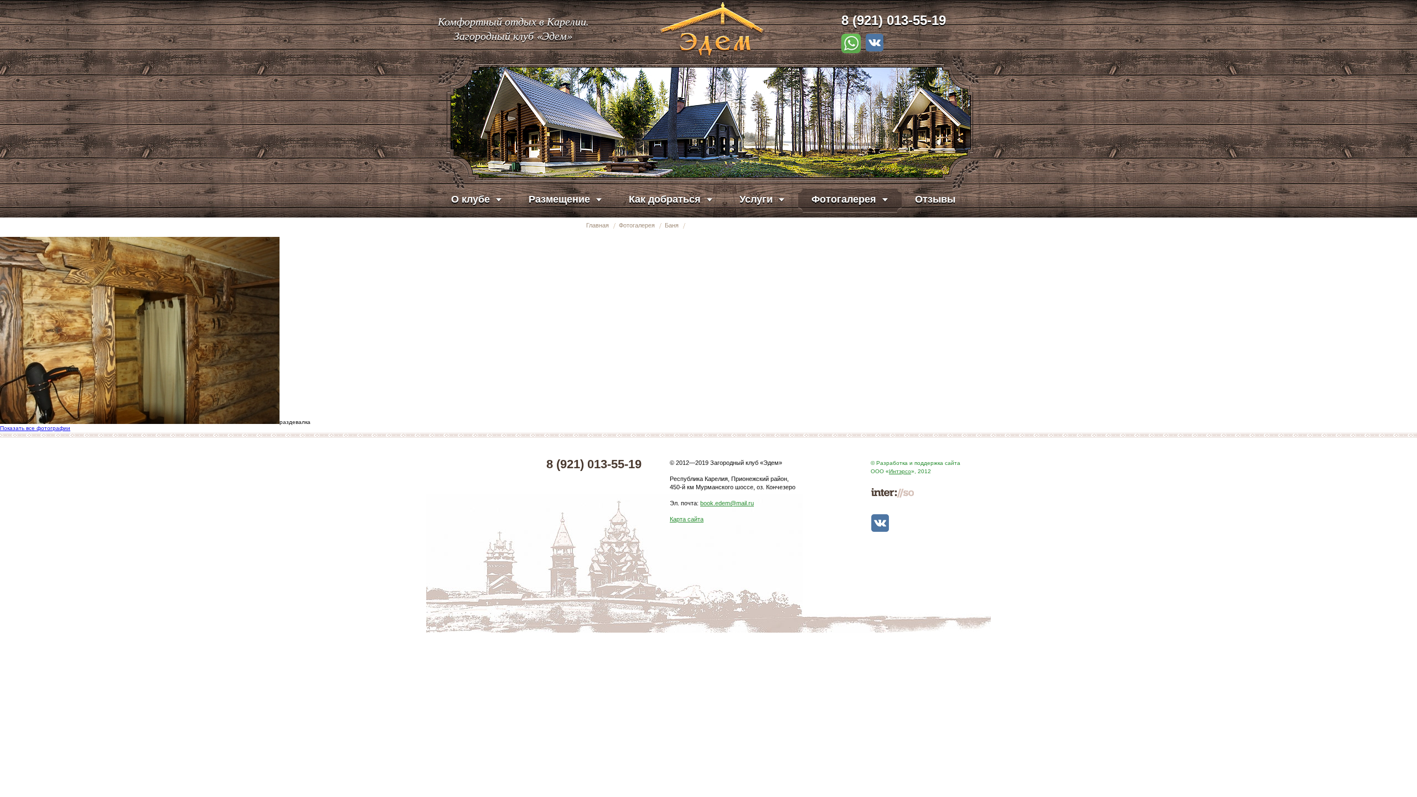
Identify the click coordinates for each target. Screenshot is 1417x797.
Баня (672, 225)
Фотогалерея (637, 225)
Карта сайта (687, 519)
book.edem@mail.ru (727, 503)
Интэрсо (900, 471)
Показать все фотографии (35, 428)
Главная (597, 225)
